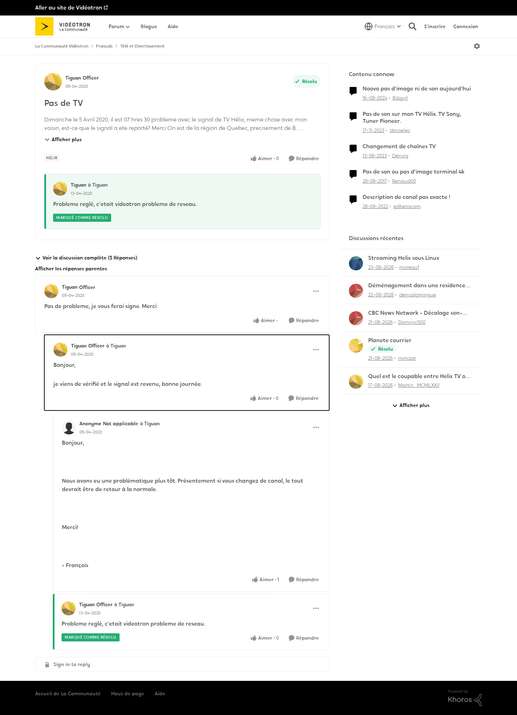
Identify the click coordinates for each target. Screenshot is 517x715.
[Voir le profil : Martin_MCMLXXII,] (356, 382)
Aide (160, 693)
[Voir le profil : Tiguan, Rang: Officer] (53, 81)
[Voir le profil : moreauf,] (356, 263)
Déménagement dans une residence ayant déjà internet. (416, 285)
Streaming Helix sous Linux (403, 258)
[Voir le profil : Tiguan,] (60, 189)
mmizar (407, 358)
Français (104, 46)
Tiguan (73, 78)
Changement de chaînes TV (399, 146)
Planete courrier (389, 340)
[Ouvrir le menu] (477, 46)
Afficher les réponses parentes (71, 268)
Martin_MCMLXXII (419, 385)
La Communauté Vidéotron (61, 46)
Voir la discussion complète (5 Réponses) (90, 258)
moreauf (409, 267)
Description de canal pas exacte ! (406, 197)
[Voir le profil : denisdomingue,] (356, 291)
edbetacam (407, 206)
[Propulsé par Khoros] (465, 698)
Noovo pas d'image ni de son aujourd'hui (417, 88)
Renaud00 (404, 181)
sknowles (400, 130)
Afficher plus (67, 139)
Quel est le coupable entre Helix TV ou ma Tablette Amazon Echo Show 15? (418, 376)
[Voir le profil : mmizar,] (356, 346)
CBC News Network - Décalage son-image (415, 313)
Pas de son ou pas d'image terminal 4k (414, 171)
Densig (400, 155)
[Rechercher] (412, 26)
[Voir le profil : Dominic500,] (356, 318)
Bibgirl (400, 98)
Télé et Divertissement (142, 46)
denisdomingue (417, 294)
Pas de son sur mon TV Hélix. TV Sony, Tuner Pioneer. (412, 118)
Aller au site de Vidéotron (68, 7)
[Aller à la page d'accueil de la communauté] (65, 26)
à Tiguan (98, 185)
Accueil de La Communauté (68, 693)
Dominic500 (412, 322)
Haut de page (127, 693)
